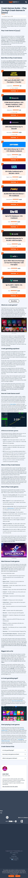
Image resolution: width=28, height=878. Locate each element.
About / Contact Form (14, 852)
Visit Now (13, 91)
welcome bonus (10, 508)
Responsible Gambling (14, 858)
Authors (14, 854)
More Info (18, 876)
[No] (26, 873)
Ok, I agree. (11, 876)
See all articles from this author (10, 786)
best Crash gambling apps (17, 700)
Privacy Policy (14, 856)
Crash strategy (13, 404)
